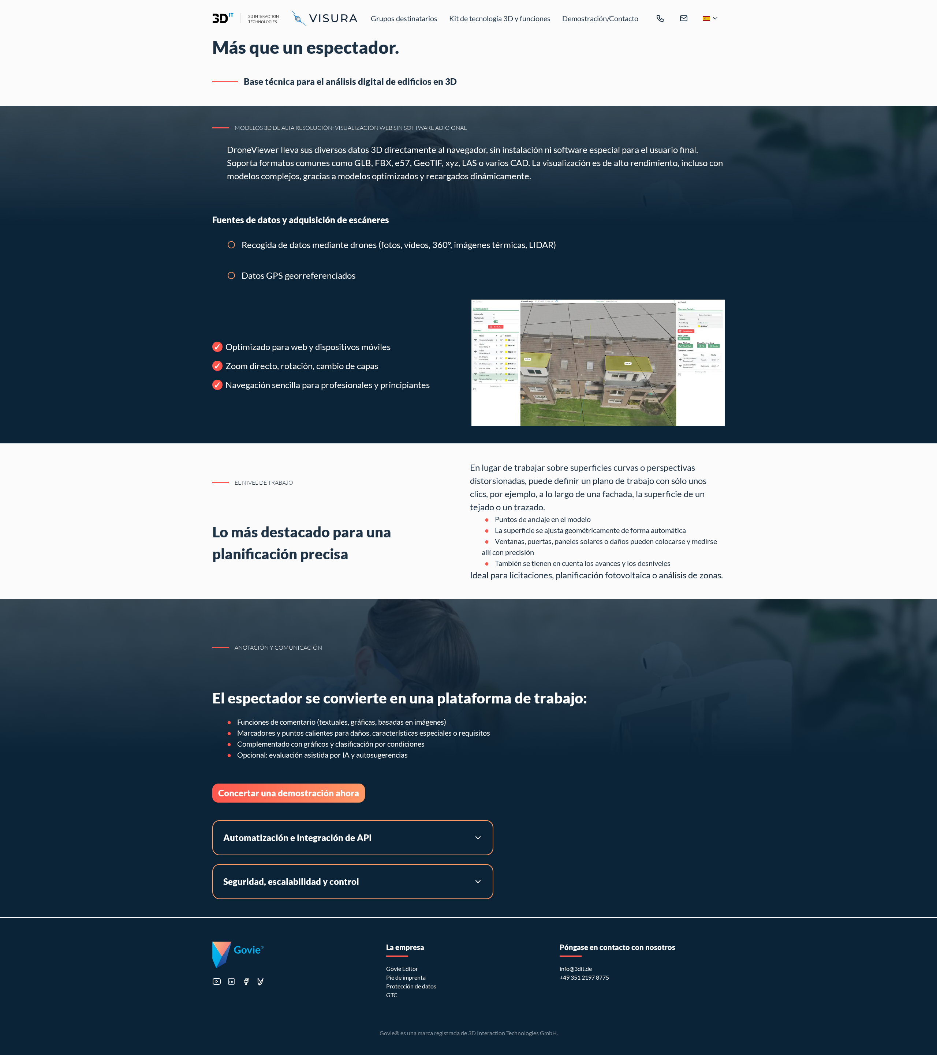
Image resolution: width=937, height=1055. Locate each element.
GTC (391, 994)
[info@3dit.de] (683, 18)
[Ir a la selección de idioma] (711, 18)
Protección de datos (411, 986)
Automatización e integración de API (297, 837)
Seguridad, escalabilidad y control (291, 881)
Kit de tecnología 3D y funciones (499, 18)
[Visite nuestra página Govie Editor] (260, 981)
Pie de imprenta (406, 977)
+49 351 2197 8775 (584, 977)
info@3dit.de (576, 968)
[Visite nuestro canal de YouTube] (216, 981)
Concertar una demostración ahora (288, 793)
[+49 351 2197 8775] (660, 18)
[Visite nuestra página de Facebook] (246, 981)
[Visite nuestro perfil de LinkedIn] (231, 981)
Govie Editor (402, 968)
